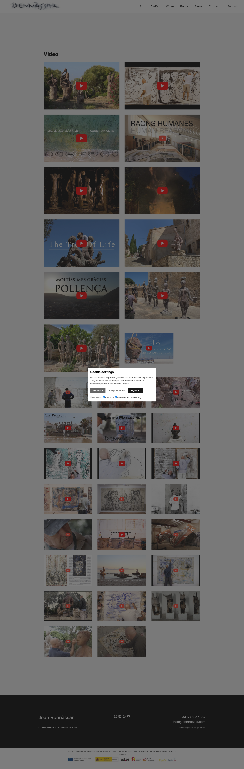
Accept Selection (117, 390)
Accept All (98, 390)
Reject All (135, 390)
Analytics (109, 397)
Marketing (136, 397)
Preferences (123, 397)
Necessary (97, 397)
